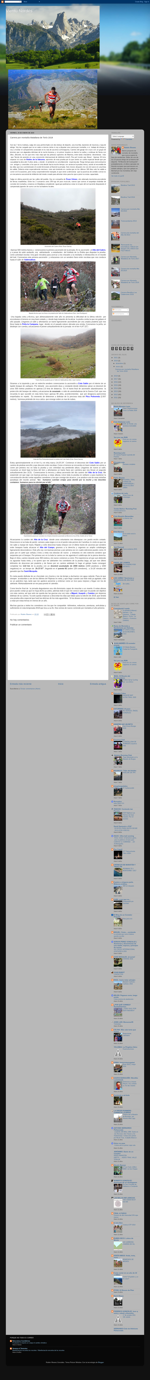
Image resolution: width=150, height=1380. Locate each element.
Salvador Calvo (120, 693)
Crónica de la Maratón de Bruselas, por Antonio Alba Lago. (130, 1116)
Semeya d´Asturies (19, 1348)
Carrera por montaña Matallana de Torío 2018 (127, 370)
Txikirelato (117, 1024)
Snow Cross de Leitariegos (128, 496)
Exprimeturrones (128, 1049)
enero (118, 366)
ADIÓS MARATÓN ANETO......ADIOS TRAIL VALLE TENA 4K (125, 1157)
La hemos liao (127, 518)
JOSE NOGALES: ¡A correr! (124, 957)
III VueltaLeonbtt (128, 788)
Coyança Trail (119, 740)
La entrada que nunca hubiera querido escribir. (124, 935)
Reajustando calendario (127, 1034)
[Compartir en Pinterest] (54, 614)
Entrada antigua (98, 684)
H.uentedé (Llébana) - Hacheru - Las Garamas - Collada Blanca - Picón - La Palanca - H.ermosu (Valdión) (130, 615)
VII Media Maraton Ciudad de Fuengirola (130, 648)
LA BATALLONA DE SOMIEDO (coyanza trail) (130, 743)
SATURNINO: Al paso (122, 709)
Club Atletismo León (122, 422)
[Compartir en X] (49, 614)
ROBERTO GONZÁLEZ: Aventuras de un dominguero (125, 1181)
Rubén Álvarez (130, 147)
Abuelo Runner (120, 1165)
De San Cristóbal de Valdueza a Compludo (130, 1185)
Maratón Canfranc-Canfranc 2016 (129, 983)
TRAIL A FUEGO (120, 1213)
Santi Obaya (119, 1296)
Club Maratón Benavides (123, 516)
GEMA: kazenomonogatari (124, 1062)
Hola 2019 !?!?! (119, 803)
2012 (116, 394)
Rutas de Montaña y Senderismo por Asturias (123, 627)
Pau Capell (118, 849)
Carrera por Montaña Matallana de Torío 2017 (130, 258)
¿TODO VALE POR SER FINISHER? (129, 1009)
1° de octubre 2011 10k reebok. (129, 1316)
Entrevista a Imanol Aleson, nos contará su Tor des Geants (129, 1084)
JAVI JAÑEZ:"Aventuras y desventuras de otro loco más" (124, 580)
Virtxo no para (119, 1143)
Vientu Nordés (19, 10)
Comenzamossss (120, 511)
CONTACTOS (118, 974)
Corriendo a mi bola (121, 1095)
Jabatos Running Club (123, 755)
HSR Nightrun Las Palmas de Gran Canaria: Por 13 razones (129, 816)
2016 (116, 382)
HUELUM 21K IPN (129, 772)
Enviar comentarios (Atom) (30, 689)
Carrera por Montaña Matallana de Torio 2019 (130, 281)
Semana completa (129, 464)
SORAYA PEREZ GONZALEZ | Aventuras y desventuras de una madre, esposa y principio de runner (126, 944)
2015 (116, 385)
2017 (116, 379)
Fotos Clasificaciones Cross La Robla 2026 (130, 409)
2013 (116, 391)
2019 (116, 361)
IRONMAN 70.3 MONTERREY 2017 (129, 869)
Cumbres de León (121, 493)
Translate (128, 139)
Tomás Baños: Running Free (125, 509)
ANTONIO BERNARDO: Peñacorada (123, 1129)
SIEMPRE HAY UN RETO (123, 724)
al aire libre (118, 1223)
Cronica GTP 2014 (129, 1225)
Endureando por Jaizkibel (128, 902)
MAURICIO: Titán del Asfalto (125, 771)
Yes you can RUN (121, 437)
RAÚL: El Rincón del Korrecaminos (122, 677)
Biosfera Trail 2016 (128, 197)
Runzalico (118, 801)
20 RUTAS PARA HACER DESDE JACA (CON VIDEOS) (125, 829)
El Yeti (116, 597)
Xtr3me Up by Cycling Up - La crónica (130, 681)
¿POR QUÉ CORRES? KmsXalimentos (122, 1006)
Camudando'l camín (122, 608)
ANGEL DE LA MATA (122, 563)
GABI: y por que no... (122, 899)
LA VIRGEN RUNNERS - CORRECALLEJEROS (123, 1111)
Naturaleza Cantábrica (21, 1341)
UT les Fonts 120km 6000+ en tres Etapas (130, 1168)
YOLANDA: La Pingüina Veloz (125, 1047)
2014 (116, 388)
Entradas (117, 310)
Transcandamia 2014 (129, 221)
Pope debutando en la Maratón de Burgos (130, 758)
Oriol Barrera (119, 532)
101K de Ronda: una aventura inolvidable (130, 425)
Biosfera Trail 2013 (128, 185)
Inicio (60, 684)
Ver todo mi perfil (117, 176)
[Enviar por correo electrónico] (45, 614)
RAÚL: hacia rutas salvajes (124, 980)
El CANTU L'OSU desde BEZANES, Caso (129, 632)
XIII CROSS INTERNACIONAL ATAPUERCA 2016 (124, 950)
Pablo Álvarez (119, 478)
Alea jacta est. (128, 919)
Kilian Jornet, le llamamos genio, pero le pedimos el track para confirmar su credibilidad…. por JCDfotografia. (125, 841)
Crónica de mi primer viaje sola (124, 1145)
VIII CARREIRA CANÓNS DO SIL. (129, 1243)
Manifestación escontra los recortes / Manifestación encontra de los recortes (38, 1350)
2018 (116, 376)
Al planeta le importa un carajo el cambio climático (29, 1343)
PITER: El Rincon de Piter (124, 1290)
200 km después (128, 886)
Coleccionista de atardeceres (123, 999)
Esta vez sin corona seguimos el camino (129, 440)
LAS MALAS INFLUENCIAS (124, 1198)
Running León (119, 453)
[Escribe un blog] (47, 614)
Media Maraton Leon (122, 406)
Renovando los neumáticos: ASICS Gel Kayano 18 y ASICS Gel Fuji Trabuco (129, 247)
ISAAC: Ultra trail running (124, 836)
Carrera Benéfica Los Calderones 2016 (129, 293)
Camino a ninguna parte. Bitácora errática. (123, 883)
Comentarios (119, 314)
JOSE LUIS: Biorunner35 (123, 1022)
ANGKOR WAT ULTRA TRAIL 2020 (129, 696)
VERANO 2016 (128, 959)
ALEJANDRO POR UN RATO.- (129, 565)
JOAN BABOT (119, 972)
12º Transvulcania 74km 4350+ (129, 852)
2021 (116, 358)
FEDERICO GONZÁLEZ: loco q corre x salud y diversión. (126, 1312)
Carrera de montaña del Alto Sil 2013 (130, 234)
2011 (116, 397)
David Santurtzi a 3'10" (123, 826)
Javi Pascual (119, 547)
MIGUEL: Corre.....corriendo (125, 932)
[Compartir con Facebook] (52, 614)
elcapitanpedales (121, 786)
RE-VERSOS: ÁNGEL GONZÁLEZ (130, 712)
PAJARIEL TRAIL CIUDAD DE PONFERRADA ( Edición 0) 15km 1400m (129, 483)
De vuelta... (127, 584)
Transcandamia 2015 (130, 549)
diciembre (120, 363)
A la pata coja (119, 462)
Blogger (101, 1362)
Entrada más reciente (21, 684)
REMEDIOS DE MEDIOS (128, 1260)
